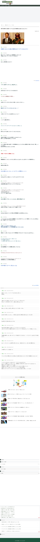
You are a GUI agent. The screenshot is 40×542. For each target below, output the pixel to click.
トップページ (2, 5)
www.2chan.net (37, 80)
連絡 (9, 5)
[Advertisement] (20, 14)
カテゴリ (6, 5)
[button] (38, 464)
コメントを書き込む (20, 377)
